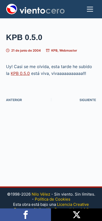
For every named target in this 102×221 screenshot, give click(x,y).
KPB (54, 50)
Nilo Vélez (41, 194)
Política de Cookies (52, 199)
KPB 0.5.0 (20, 73)
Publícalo (76, 214)
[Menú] (90, 9)
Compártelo (25, 214)
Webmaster (68, 50)
